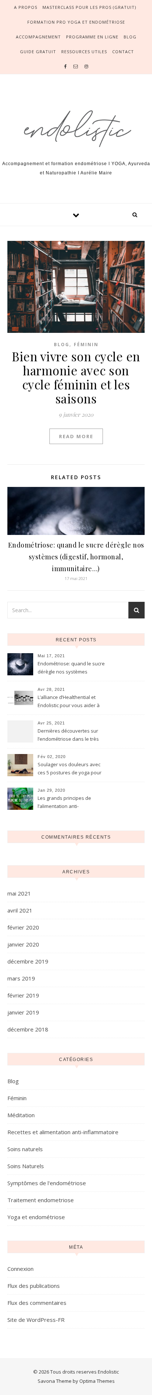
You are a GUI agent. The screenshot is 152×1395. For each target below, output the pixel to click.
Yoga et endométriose (36, 1217)
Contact (123, 51)
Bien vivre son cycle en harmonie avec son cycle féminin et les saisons (76, 377)
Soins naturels (25, 1149)
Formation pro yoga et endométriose (76, 22)
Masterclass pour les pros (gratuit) (89, 7)
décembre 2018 (27, 1029)
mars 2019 (21, 978)
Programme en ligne (92, 37)
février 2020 (23, 927)
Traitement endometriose (40, 1200)
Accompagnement (38, 37)
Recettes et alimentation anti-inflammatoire (62, 1132)
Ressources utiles (84, 51)
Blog (130, 37)
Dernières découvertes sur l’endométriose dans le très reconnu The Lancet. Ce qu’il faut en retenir (69, 735)
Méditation (21, 1115)
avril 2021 (19, 910)
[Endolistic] (76, 125)
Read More (76, 436)
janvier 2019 (23, 1012)
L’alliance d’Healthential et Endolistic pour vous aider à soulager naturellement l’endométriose (69, 702)
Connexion (20, 1268)
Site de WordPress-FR (36, 1319)
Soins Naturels (25, 1166)
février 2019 (23, 995)
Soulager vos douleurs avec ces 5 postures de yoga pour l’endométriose (69, 769)
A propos (25, 7)
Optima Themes (97, 1381)
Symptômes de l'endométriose (46, 1183)
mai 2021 (19, 893)
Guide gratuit (38, 51)
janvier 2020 (23, 944)
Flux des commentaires (36, 1302)
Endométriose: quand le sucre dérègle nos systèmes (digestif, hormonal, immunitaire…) (76, 556)
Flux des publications (33, 1285)
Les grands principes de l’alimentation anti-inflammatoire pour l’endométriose (64, 803)
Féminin (86, 344)
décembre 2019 (27, 961)
